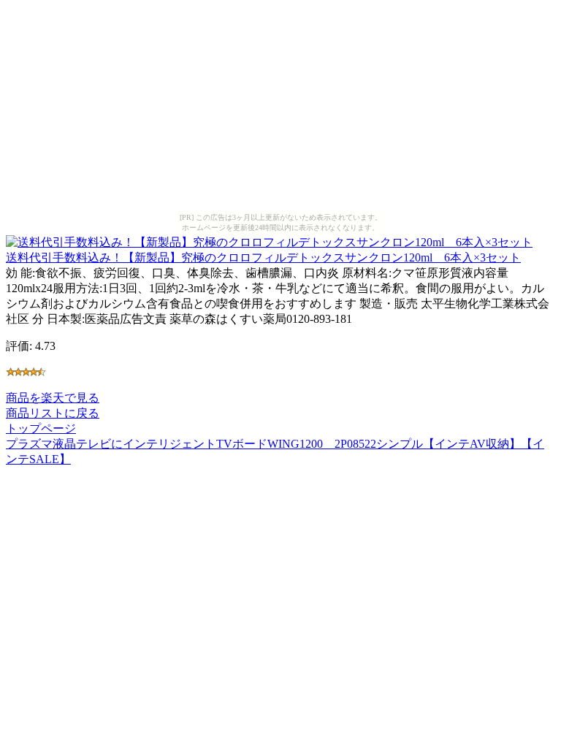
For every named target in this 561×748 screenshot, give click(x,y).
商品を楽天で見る (52, 398)
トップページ (41, 428)
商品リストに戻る (52, 413)
